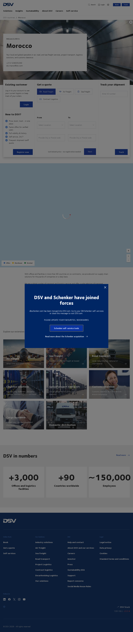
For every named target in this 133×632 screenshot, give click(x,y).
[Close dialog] (105, 287)
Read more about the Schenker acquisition (65, 336)
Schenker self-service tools (66, 328)
